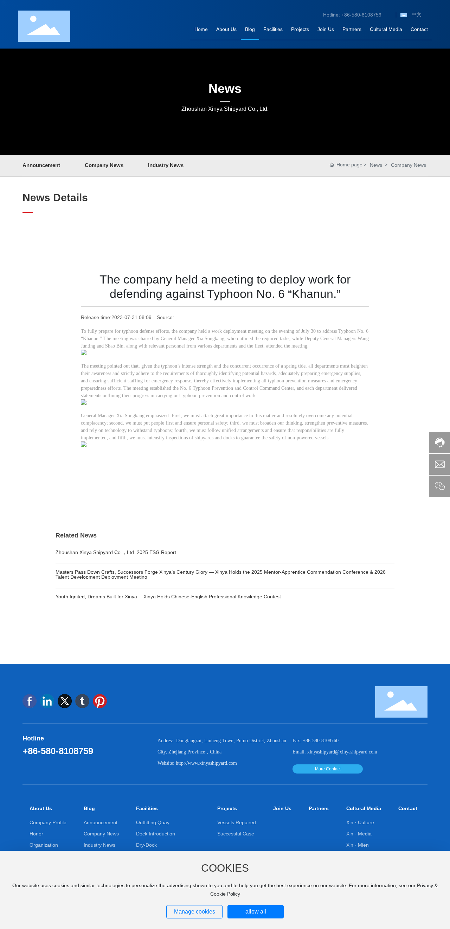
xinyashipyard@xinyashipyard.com (342, 752)
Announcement (41, 165)
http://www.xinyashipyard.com (206, 763)
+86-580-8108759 (57, 751)
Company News (104, 165)
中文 (417, 14)
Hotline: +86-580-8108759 (352, 15)
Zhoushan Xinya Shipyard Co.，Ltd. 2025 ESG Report (116, 552)
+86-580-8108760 (321, 740)
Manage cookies (194, 912)
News (225, 88)
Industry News (166, 165)
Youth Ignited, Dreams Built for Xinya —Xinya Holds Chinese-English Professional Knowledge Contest (168, 596)
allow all (255, 912)
